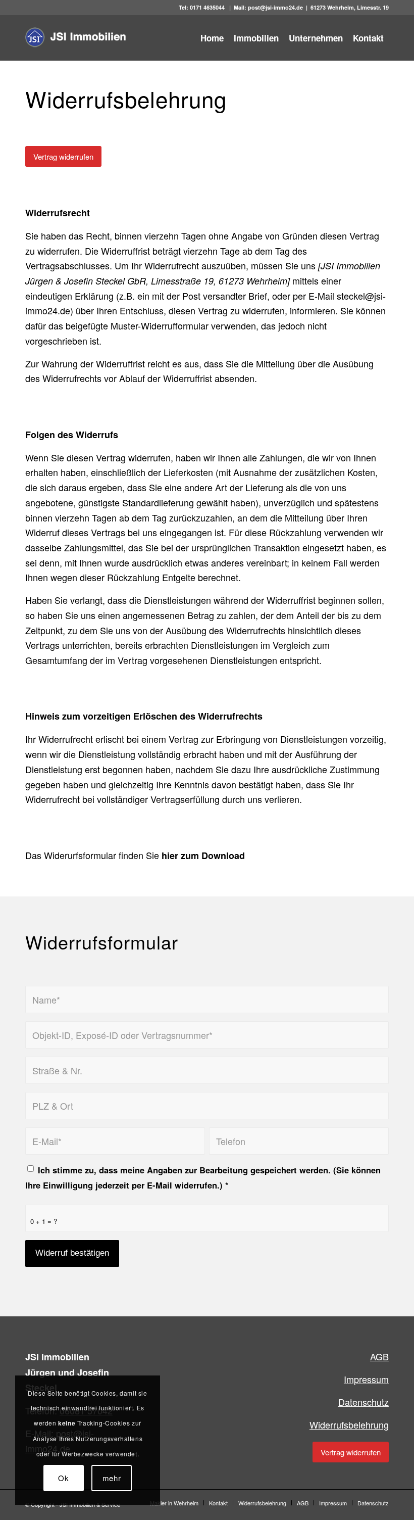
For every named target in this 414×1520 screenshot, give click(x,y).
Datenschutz (363, 1401)
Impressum (366, 1379)
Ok (63, 1477)
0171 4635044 (208, 7)
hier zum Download (203, 855)
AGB (379, 1356)
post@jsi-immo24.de (275, 7)
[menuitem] (212, 38)
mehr (111, 1477)
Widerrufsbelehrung (349, 1424)
